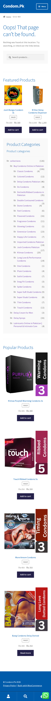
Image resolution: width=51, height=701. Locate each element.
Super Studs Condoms (27, 297)
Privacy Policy (9, 685)
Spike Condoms (24, 286)
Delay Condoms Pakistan (28, 181)
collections (15, 161)
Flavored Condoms (25, 216)
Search (25, 696)
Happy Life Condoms (26, 237)
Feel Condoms (23, 210)
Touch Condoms (24, 307)
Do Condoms (23, 187)
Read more (25, 653)
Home (8, 16)
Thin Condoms (24, 302)
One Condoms (23, 266)
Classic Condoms (25, 171)
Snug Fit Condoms (25, 281)
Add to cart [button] (13, 129)
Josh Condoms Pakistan (28, 247)
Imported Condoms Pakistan (30, 242)
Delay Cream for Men (23, 312)
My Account (8, 696)
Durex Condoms (24, 205)
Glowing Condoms (25, 226)
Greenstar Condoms (26, 231)
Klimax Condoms (25, 252)
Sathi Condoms (24, 276)
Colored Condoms (25, 176)
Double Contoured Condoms (30, 200)
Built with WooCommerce (30, 685)
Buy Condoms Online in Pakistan (29, 166)
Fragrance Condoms (26, 221)
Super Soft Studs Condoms (29, 292)
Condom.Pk (13, 6)
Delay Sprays (19, 318)
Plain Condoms (24, 271)
